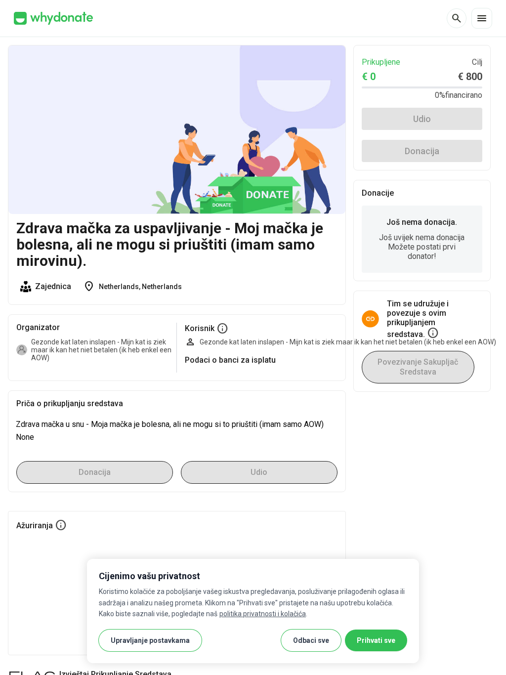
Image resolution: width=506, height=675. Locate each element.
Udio (422, 119)
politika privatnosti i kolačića (262, 614)
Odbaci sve (311, 640)
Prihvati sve (376, 640)
